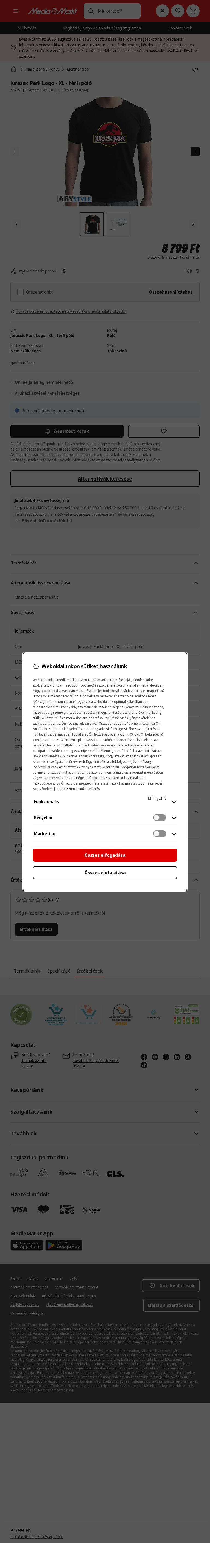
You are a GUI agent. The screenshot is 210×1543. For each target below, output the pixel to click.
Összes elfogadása (105, 855)
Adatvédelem (43, 788)
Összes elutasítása (105, 873)
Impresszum (65, 788)
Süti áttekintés (89, 788)
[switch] (159, 817)
